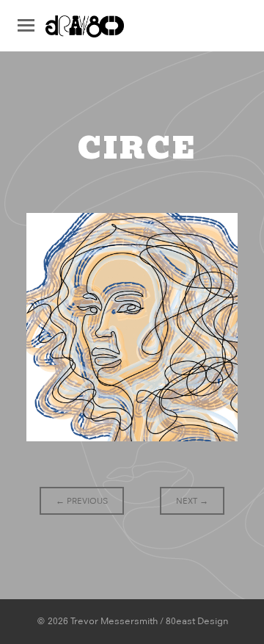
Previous (82, 501)
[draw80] (84, 30)
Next (192, 501)
